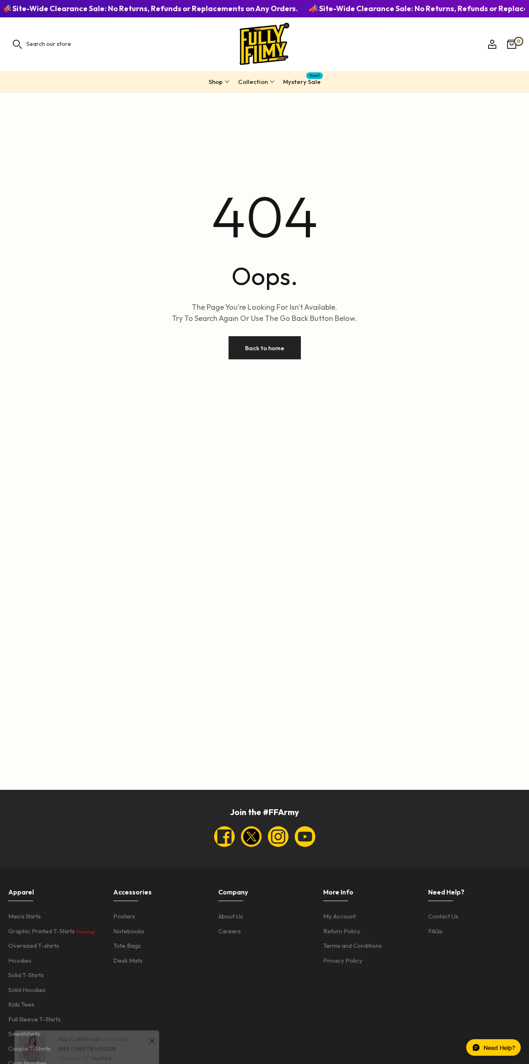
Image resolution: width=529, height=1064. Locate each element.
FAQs (435, 931)
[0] (511, 44)
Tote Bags (127, 945)
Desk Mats (128, 960)
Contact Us (443, 916)
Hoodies (19, 960)
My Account (339, 916)
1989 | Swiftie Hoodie (79, 1021)
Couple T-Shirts (29, 1048)
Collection (253, 82)
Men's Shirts (24, 916)
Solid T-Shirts (26, 975)
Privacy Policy (342, 960)
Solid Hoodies (26, 990)
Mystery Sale (302, 80)
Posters (124, 916)
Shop (216, 82)
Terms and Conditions (352, 945)
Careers (229, 931)
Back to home (264, 347)
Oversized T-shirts (33, 945)
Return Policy (341, 931)
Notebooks (128, 931)
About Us (230, 916)
